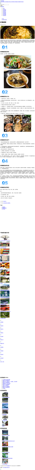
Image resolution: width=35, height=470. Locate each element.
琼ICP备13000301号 (6, 467)
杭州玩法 (9, 1)
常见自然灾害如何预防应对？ (5, 297)
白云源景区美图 (2, 318)
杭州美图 (19, 1)
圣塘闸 (1, 283)
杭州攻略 (6, 1)
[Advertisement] (17, 220)
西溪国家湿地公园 (3, 304)
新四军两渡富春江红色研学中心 (5, 311)
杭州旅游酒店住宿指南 (5, 435)
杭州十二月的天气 (6, 385)
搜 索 (1, 5)
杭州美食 (12, 1)
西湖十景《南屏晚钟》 (6, 386)
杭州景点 (3, 1)
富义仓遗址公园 (4, 420)
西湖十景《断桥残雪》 (6, 382)
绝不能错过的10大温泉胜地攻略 (7, 458)
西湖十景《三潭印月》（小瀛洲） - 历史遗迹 (10, 381)
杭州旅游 (8, 465)
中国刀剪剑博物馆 (5, 403)
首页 (1, 1)
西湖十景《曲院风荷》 (6, 387)
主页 (3, 19)
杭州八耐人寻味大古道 (5, 452)
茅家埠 (3, 426)
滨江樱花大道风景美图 (6, 379)
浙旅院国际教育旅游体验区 (4, 290)
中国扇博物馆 (4, 414)
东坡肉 (4, 388)
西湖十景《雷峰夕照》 (6, 380)
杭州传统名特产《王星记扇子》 (5, 240)
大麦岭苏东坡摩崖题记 (5, 397)
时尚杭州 (22, 1)
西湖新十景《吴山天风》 (7, 383)
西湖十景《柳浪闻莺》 (6, 384)
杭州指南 (15, 1)
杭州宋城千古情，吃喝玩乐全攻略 (7, 446)
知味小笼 (4, 201)
